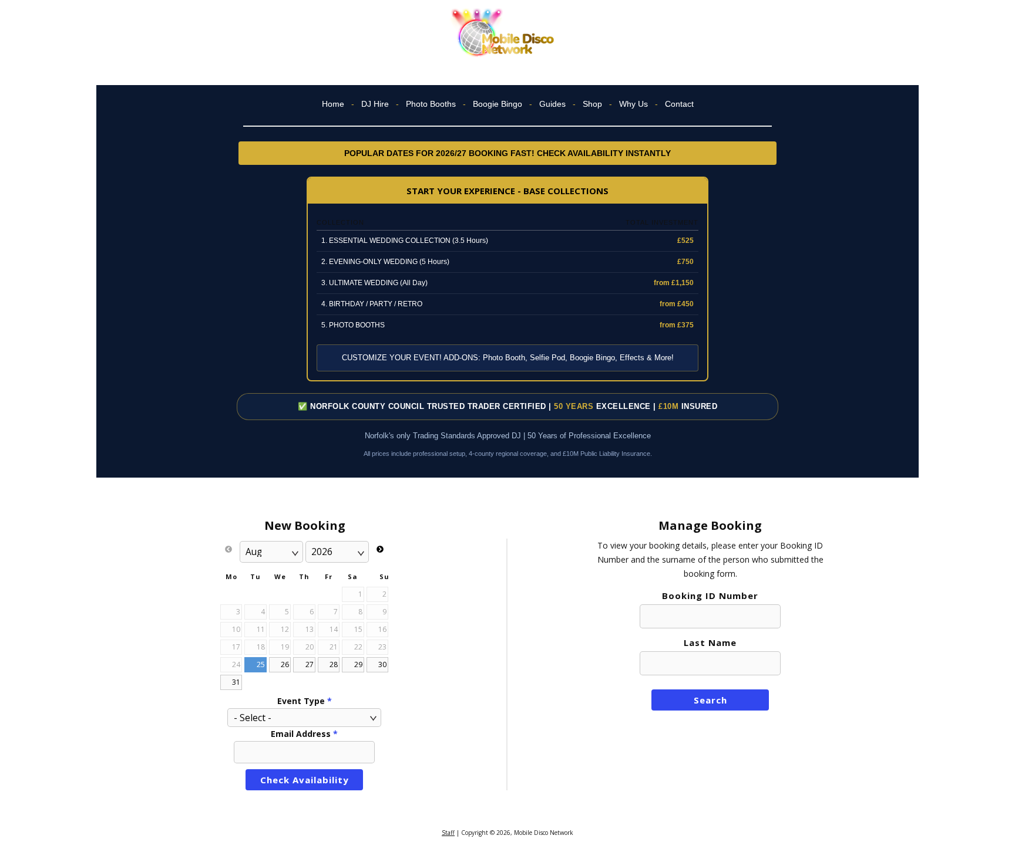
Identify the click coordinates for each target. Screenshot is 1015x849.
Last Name (710, 642)
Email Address (304, 733)
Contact (679, 104)
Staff (448, 832)
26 (285, 664)
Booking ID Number (710, 595)
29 (358, 664)
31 (236, 682)
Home (333, 104)
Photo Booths (431, 104)
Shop (592, 104)
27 (309, 664)
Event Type (304, 700)
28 (334, 664)
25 (261, 664)
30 (382, 664)
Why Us (633, 104)
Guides (552, 104)
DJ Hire (375, 104)
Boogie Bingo (497, 104)
